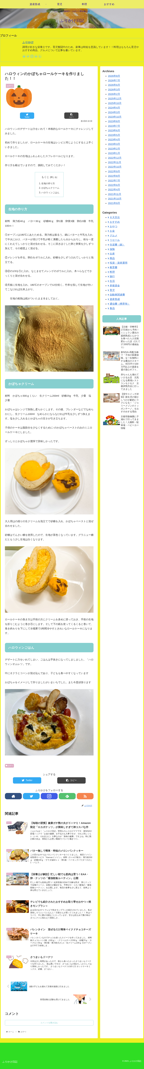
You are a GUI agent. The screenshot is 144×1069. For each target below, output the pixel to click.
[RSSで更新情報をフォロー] (39, 56)
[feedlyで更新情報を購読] (36, 56)
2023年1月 (114, 153)
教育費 (113, 267)
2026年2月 (114, 94)
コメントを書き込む (49, 1023)
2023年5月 (114, 135)
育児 (112, 290)
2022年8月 (114, 176)
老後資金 (115, 285)
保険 (112, 249)
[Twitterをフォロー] (28, 56)
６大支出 (115, 217)
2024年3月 (114, 112)
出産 (112, 253)
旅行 (112, 276)
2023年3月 (114, 144)
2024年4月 (114, 107)
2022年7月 (114, 180)
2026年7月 (114, 80)
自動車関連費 (117, 294)
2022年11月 (114, 162)
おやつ (10, 766)
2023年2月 (114, 148)
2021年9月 (114, 203)
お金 (112, 231)
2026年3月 (114, 89)
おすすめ (115, 222)
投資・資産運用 (118, 262)
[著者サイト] (24, 56)
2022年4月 (114, 189)
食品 (112, 308)
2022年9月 (114, 171)
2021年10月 (115, 198)
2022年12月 (115, 157)
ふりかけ (28, 42)
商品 (112, 258)
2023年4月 (114, 139)
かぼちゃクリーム (50, 188)
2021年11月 (114, 194)
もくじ (45, 177)
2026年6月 (114, 85)
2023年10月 (115, 116)
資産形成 (115, 299)
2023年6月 (114, 130)
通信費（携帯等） (120, 303)
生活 (112, 281)
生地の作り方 (48, 183)
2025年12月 (115, 98)
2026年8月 (114, 76)
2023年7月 (114, 126)
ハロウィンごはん (50, 192)
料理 (112, 272)
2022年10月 (115, 166)
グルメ (113, 235)
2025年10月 (115, 103)
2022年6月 (114, 185)
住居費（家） (117, 244)
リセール (115, 240)
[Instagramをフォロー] (32, 56)
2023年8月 (114, 121)
